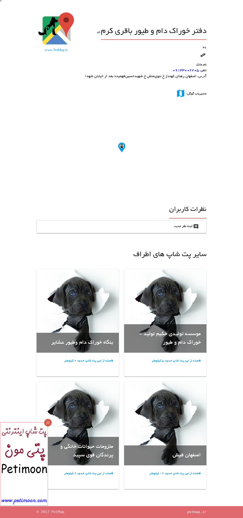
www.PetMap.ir (56, 50)
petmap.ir (196, 512)
